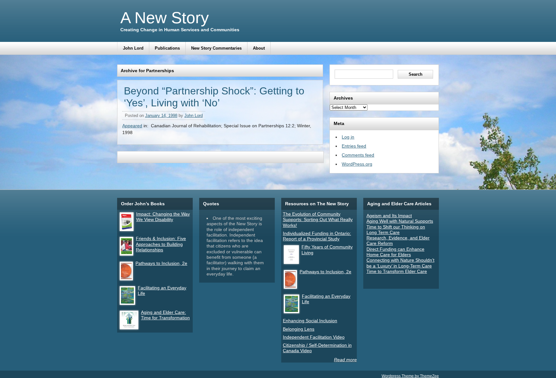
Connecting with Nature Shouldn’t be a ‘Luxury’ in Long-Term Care (400, 262)
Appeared (132, 125)
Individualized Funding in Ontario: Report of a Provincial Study (317, 236)
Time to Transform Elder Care (396, 271)
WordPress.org (357, 164)
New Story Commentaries (216, 48)
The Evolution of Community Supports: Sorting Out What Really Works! (318, 219)
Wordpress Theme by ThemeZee (410, 376)
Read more (345, 359)
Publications (167, 48)
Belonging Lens (298, 329)
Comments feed (358, 155)
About (259, 48)
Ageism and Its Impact (389, 215)
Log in (348, 137)
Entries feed (354, 146)
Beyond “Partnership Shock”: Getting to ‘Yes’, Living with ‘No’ (214, 97)
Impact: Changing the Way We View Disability (163, 216)
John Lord (133, 48)
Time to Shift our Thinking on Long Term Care (395, 229)
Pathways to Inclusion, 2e (161, 263)
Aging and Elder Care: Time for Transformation (165, 315)
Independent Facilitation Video (314, 337)
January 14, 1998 (161, 115)
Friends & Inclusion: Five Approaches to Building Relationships (161, 244)
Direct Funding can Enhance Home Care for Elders (395, 252)
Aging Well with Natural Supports (399, 221)
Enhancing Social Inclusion (310, 320)
